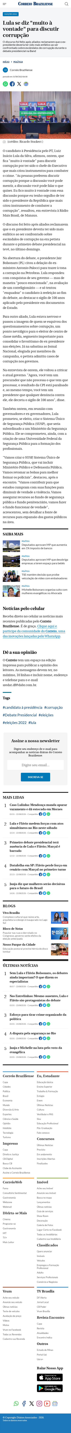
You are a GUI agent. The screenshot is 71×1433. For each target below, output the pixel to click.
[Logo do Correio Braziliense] (35, 4)
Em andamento (44, 1154)
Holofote (7, 1128)
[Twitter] (19, 85)
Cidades (7, 1086)
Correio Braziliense (18, 1076)
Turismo (7, 1137)
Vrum (7, 1291)
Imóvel (42, 1182)
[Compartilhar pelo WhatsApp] (48, 815)
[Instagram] (39, 1404)
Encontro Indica (44, 1337)
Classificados (47, 1245)
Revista (40, 1328)
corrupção (54, 707)
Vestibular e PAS (45, 1114)
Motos (6, 1325)
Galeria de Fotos (45, 1225)
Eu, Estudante (48, 1076)
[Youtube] (47, 1404)
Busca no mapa (44, 1197)
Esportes (7, 1114)
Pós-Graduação (44, 1128)
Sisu (39, 1119)
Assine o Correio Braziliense (16, 1172)
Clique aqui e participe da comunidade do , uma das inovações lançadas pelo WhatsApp (34, 631)
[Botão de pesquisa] (66, 4)
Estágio (40, 1096)
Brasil (5, 1096)
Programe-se (9, 1223)
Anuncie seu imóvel (46, 1193)
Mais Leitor (8, 1242)
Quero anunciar (44, 1251)
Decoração (42, 1220)
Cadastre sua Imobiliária (49, 1239)
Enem (40, 1100)
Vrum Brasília (43, 1311)
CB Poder (41, 1306)
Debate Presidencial (21, 715)
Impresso (10, 1144)
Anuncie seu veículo (12, 1302)
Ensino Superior (44, 1086)
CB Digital (8, 1158)
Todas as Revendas (12, 1334)
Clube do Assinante (12, 1168)
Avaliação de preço (12, 1316)
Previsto (41, 1149)
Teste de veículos (11, 1311)
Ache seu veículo (11, 1297)
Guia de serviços (45, 1211)
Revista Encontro (50, 1318)
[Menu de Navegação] (5, 4)
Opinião (6, 1123)
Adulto (40, 1272)
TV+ (5, 1237)
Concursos (45, 1139)
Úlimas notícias (44, 1206)
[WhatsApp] (5, 85)
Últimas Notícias (45, 1105)
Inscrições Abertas (46, 1158)
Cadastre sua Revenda (14, 1339)
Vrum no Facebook (12, 1329)
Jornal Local (43, 1302)
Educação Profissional (47, 1123)
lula (33, 722)
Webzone (7, 1202)
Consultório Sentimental (15, 1193)
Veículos (41, 1260)
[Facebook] (12, 85)
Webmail (7, 1206)
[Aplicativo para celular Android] (50, 1388)
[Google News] (26, 85)
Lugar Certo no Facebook (49, 1229)
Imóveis (41, 1256)
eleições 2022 (16, 722)
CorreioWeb (12, 1182)
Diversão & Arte (11, 1109)
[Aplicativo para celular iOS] (50, 1377)
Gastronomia (9, 1197)
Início (6, 61)
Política (18, 61)
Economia (7, 1100)
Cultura (40, 1109)
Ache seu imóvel (45, 1188)
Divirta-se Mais (15, 1213)
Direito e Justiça (11, 1154)
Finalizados (42, 1163)
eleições (47, 715)
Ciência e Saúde (10, 1119)
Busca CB (7, 1163)
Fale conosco (43, 1132)
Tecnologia (8, 1132)
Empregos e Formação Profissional (48, 1266)
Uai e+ (40, 1359)
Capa (5, 1082)
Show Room (42, 1216)
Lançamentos (43, 1202)
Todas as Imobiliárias (47, 1234)
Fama (5, 1188)
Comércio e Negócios (47, 1282)
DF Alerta (42, 1297)
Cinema (6, 1219)
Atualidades (43, 1333)
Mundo (6, 1105)
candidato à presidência (23, 707)
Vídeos (6, 1320)
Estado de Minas (45, 1350)
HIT (5, 1233)
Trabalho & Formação (47, 1091)
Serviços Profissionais (47, 1277)
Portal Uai (42, 1354)
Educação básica (45, 1082)
